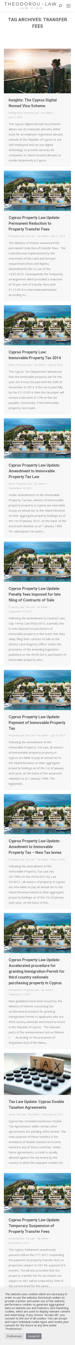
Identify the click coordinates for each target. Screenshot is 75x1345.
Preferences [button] (14, 1336)
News (12, 365)
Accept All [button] (33, 1336)
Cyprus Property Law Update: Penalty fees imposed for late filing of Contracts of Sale (35, 594)
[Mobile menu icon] (68, 5)
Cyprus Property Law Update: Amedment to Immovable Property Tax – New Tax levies (35, 847)
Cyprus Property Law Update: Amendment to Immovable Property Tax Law (34, 471)
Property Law (31, 112)
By (47, 112)
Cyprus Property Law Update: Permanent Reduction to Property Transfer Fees (34, 223)
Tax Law (30, 236)
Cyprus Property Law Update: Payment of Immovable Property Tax (37, 723)
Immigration (15, 112)
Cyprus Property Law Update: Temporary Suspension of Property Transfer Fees (34, 1226)
